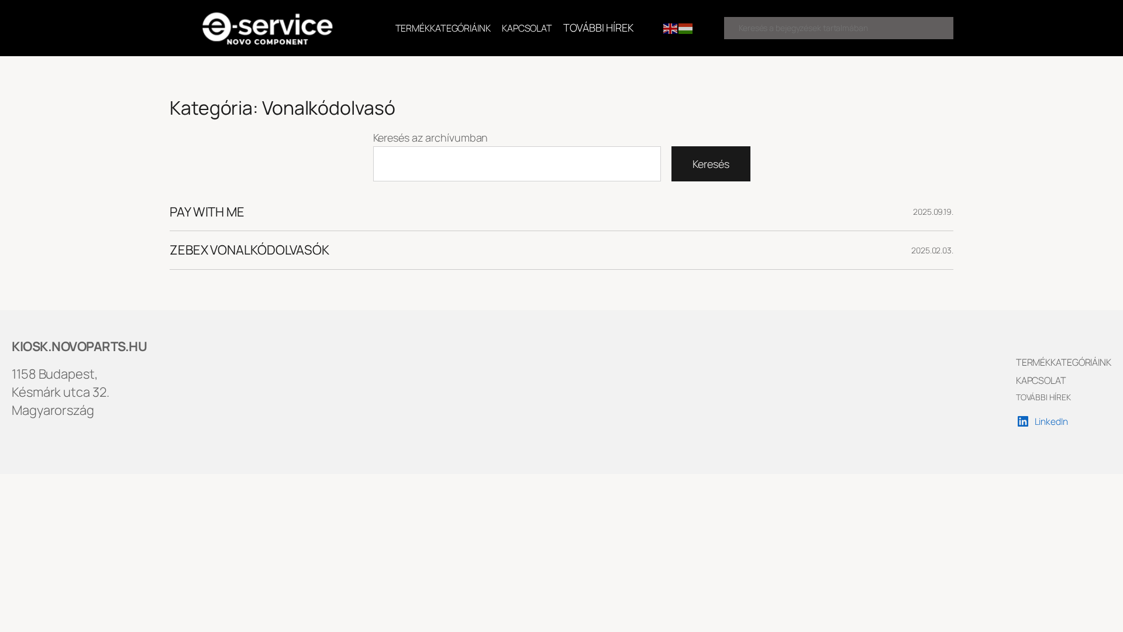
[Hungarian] (686, 27)
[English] (670, 27)
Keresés (711, 164)
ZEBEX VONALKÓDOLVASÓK (249, 250)
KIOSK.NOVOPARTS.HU (79, 346)
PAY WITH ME (207, 212)
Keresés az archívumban (430, 137)
